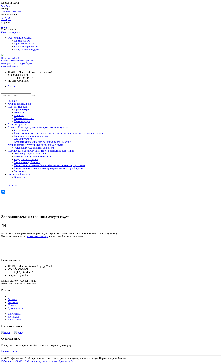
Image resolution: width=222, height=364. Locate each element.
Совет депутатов (17, 124)
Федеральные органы (20, 37)
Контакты (13, 174)
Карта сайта (14, 319)
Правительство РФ (24, 43)
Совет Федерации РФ (26, 46)
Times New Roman (13, 12)
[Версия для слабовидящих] (3, 92)
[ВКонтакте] (3, 192)
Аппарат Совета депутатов (23, 127)
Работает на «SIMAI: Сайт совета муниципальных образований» (37, 361)
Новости (12, 106)
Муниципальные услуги (21, 144)
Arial (3, 12)
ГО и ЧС (19, 115)
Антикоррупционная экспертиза (32, 153)
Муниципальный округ (21, 103)
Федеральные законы (26, 159)
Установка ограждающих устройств (34, 147)
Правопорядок (22, 121)
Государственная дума (26, 49)
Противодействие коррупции (24, 150)
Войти (11, 86)
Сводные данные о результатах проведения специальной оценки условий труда (58, 133)
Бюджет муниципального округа (32, 156)
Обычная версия (10, 32)
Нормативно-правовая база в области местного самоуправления (49, 165)
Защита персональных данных (31, 136)
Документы (14, 313)
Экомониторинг (23, 139)
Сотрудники (21, 130)
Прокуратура (21, 109)
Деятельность (15, 308)
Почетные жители (24, 118)
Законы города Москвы (27, 162)
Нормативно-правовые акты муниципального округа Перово (48, 168)
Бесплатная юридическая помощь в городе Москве (42, 141)
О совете (13, 302)
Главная (12, 100)
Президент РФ (22, 40)
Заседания (20, 171)
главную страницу (37, 236)
